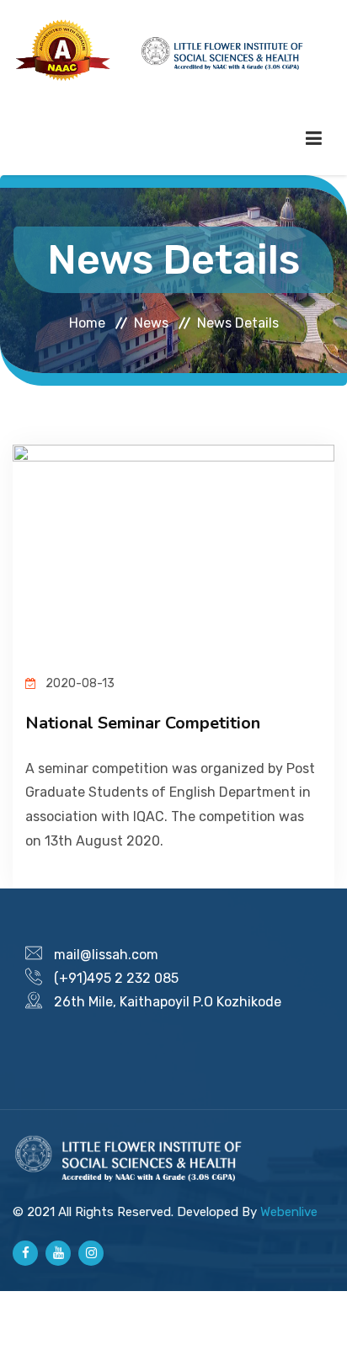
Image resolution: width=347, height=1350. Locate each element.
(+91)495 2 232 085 (116, 978)
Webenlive (289, 1211)
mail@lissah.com (106, 955)
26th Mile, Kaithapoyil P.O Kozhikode (167, 1002)
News (151, 323)
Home (87, 323)
